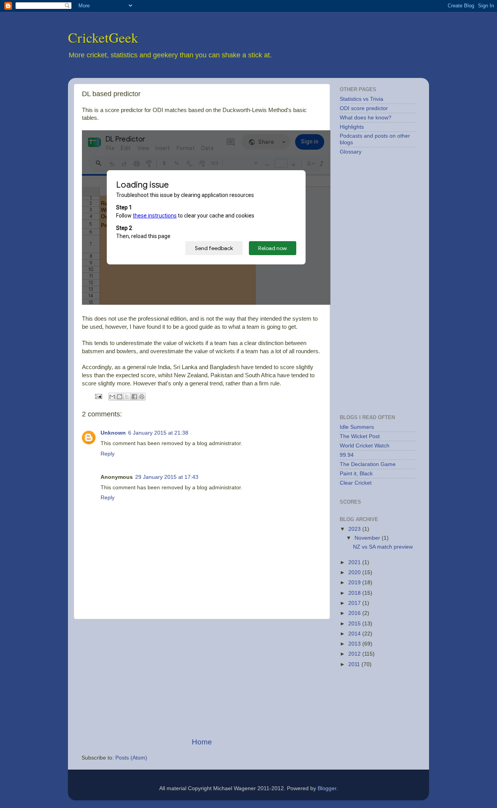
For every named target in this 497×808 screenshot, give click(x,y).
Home (202, 742)
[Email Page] (98, 396)
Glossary (350, 152)
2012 (355, 654)
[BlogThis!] (119, 397)
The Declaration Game (368, 464)
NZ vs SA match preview (383, 547)
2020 (355, 572)
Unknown (113, 433)
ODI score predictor (364, 108)
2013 (355, 644)
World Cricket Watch (364, 446)
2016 (355, 613)
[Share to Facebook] (134, 397)
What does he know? (365, 118)
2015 (355, 624)
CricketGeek (103, 37)
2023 (355, 529)
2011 (354, 664)
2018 (355, 593)
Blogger (327, 788)
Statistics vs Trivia (361, 99)
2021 (355, 562)
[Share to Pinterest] (142, 397)
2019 (355, 582)
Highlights (352, 127)
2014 (355, 634)
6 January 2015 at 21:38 (158, 433)
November (368, 538)
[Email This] (112, 397)
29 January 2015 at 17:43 (166, 477)
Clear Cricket (356, 483)
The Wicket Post (360, 436)
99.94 (347, 455)
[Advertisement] (202, 678)
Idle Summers (357, 427)
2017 (355, 603)
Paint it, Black (356, 474)
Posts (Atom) (131, 758)
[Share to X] (127, 397)
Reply (108, 454)
